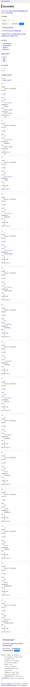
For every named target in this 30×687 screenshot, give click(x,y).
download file (16, 648)
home (2, 1)
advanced (18, 31)
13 (5, 528)
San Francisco (7, 43)
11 (5, 454)
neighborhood (5, 36)
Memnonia (6, 49)
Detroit (5, 47)
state (24, 34)
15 (5, 601)
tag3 (4, 61)
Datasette (9, 683)
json (10, 31)
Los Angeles (6, 45)
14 (5, 565)
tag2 (4, 59)
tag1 (4, 57)
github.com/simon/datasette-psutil (18, 11)
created (14, 34)
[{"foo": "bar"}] (6, 80)
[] (3, 78)
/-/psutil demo (9, 13)
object (10, 645)
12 (5, 491)
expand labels (8, 650)
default (12, 643)
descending (15, 23)
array (16, 643)
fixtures (7, 1)
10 (5, 417)
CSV (13, 31)
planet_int (19, 34)
